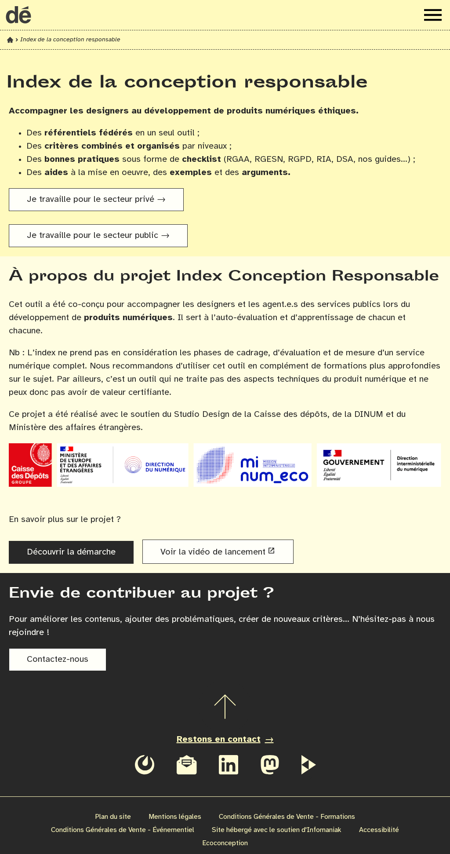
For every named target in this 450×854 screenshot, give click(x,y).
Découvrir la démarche (71, 552)
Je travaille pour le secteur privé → (96, 199)
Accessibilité (379, 830)
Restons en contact (219, 739)
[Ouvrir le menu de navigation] (433, 15)
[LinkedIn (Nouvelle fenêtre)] (228, 770)
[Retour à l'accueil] (18, 15)
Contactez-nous (57, 659)
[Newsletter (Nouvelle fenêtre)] (187, 770)
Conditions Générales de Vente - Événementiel (122, 830)
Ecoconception (225, 843)
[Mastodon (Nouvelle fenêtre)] (269, 770)
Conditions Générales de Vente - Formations (287, 817)
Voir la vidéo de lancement (212, 552)
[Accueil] (10, 39)
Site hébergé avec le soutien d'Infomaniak (276, 830)
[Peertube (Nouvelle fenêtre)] (308, 770)
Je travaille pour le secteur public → (98, 235)
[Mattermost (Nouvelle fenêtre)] (144, 770)
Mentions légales (175, 817)
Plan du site (113, 817)
